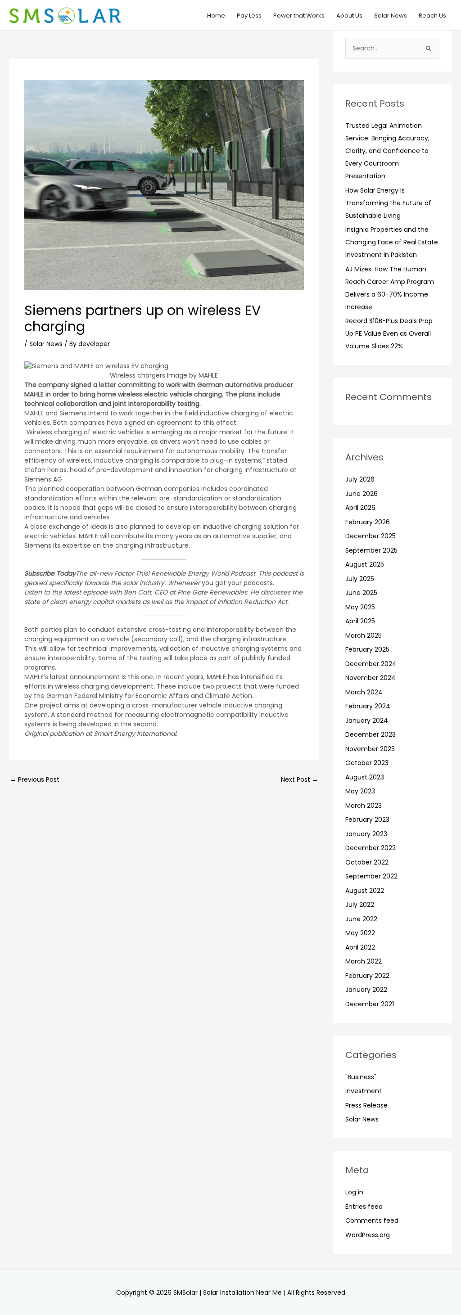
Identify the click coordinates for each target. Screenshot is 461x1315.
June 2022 (361, 918)
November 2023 (370, 748)
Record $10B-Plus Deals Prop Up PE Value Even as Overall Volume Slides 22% (389, 333)
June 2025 (361, 592)
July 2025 (359, 578)
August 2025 (364, 564)
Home (216, 15)
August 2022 (364, 890)
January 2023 (366, 833)
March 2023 (363, 805)
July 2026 (360, 479)
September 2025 (371, 550)
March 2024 (364, 692)
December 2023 (370, 734)
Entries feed (364, 1206)
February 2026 (367, 522)
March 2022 (363, 961)
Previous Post (34, 779)
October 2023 (367, 762)
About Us (349, 15)
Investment (363, 1090)
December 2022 (370, 847)
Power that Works (299, 15)
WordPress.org (367, 1234)
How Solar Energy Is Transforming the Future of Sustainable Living (388, 203)
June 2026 (361, 493)
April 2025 (360, 621)
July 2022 (359, 904)
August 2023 (364, 777)
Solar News (390, 15)
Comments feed (371, 1220)
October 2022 (367, 862)
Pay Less (249, 15)
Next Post (299, 779)
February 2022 (367, 975)
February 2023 (367, 819)
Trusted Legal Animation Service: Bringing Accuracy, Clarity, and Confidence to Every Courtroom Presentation (387, 150)
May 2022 (360, 932)
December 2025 (370, 535)
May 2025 (360, 607)
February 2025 (367, 649)
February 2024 (367, 706)
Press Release (366, 1105)
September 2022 (371, 876)
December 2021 (369, 1004)
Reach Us (432, 15)
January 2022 (366, 989)
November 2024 (370, 677)
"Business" (360, 1076)
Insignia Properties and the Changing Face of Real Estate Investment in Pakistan (391, 242)
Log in (354, 1192)
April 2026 (360, 507)
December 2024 (371, 663)
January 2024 (366, 720)
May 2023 (360, 791)
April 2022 (360, 947)
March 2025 (363, 635)
